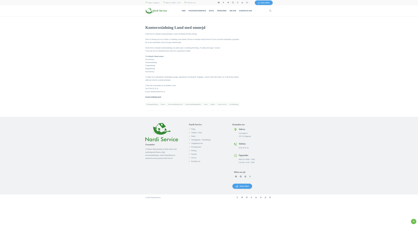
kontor (163, 104)
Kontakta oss (245, 11)
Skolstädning (149, 59)
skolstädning (234, 104)
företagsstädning (152, 104)
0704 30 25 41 (191, 3)
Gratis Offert (265, 3)
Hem (183, 11)
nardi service (222, 104)
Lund (205, 104)
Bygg (211, 11)
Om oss (232, 11)
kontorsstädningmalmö (193, 104)
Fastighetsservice (197, 11)
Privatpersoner (196, 147)
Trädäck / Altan (196, 132)
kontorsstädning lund (175, 104)
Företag (193, 150)
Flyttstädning (149, 71)
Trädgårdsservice (197, 143)
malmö (212, 104)
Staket (193, 136)
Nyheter (194, 154)
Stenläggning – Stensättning (200, 140)
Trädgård (221, 11)
